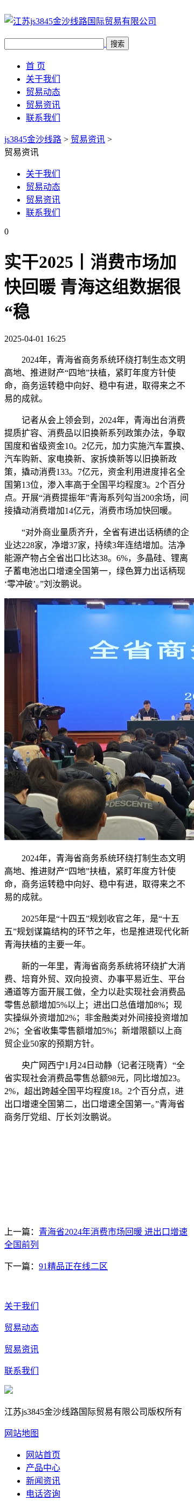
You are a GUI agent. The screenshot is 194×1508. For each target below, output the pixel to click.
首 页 (35, 66)
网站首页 (43, 1454)
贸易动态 (43, 91)
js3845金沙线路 (32, 139)
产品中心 (43, 1467)
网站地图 (21, 1433)
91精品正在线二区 (73, 1266)
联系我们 (43, 117)
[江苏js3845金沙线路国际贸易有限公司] (80, 21)
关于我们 (43, 79)
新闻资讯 (43, 1480)
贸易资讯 (43, 104)
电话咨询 (43, 1493)
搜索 (117, 44)
